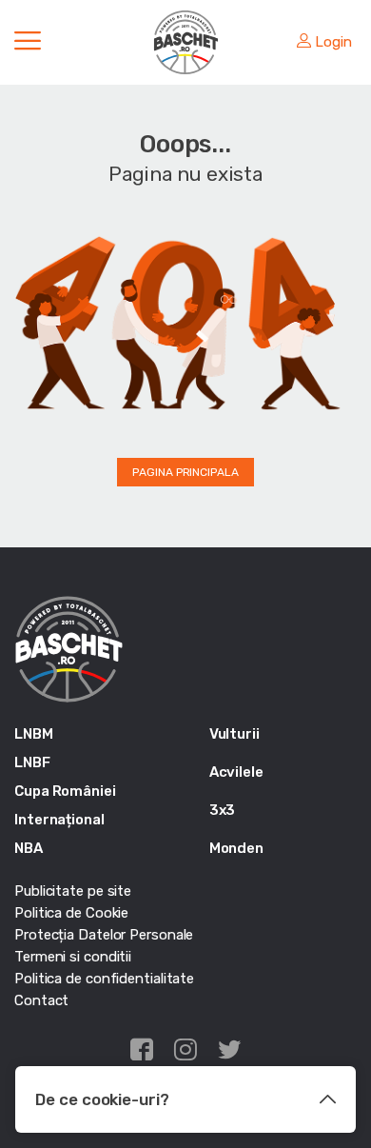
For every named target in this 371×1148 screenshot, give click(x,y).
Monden (236, 848)
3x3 (222, 810)
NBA (28, 848)
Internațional (59, 819)
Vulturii (234, 733)
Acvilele (236, 772)
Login (333, 41)
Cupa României (65, 791)
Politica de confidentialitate (104, 978)
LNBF (32, 762)
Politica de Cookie (71, 912)
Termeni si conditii (72, 956)
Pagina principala (185, 472)
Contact (41, 1000)
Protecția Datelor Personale (103, 934)
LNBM (33, 733)
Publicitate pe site (72, 891)
